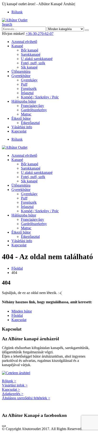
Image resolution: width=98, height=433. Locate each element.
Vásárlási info (21, 127)
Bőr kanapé (29, 50)
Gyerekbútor (20, 76)
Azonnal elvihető (24, 42)
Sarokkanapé (30, 54)
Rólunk (17, 12)
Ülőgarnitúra (20, 71)
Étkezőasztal (30, 123)
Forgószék (29, 89)
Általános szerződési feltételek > (26, 398)
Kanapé (17, 46)
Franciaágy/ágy (32, 106)
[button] (7, 24)
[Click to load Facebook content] (4, 426)
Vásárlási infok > (15, 385)
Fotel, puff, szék (33, 63)
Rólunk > (9, 381)
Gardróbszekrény (34, 110)
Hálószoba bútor (23, 101)
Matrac (26, 114)
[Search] (87, 30)
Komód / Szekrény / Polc (40, 97)
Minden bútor (21, 311)
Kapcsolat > (11, 389)
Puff (24, 84)
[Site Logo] (14, 20)
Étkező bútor (21, 118)
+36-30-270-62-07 (40, 34)
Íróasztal (27, 93)
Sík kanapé (29, 67)
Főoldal (17, 315)
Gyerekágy (29, 80)
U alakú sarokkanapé (37, 59)
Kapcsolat (18, 131)
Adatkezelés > (12, 394)
